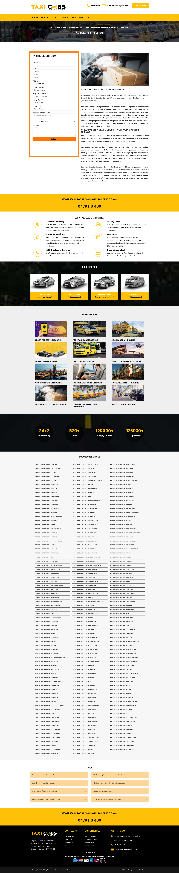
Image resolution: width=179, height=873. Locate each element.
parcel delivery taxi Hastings (121, 589)
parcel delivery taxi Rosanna (121, 698)
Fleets (74, 18)
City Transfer (89, 842)
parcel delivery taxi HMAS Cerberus (48, 601)
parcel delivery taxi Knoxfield (121, 621)
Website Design (127, 870)
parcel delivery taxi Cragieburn (85, 529)
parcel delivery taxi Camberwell (47, 509)
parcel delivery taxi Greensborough (49, 585)
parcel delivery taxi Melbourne (84, 505)
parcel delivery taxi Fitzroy (121, 565)
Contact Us (84, 18)
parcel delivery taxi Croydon (46, 533)
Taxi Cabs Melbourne (54, 870)
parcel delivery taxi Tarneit (121, 734)
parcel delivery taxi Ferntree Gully (48, 565)
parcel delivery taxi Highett (83, 597)
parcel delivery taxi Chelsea (46, 521)
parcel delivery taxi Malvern (46, 641)
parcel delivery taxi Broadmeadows (86, 501)
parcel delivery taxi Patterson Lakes (49, 681)
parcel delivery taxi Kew (119, 613)
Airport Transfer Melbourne (126, 361)
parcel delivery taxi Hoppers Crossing (88, 601)
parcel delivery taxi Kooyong (46, 625)
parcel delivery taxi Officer (121, 669)
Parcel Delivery (90, 846)
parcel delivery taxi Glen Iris (46, 581)
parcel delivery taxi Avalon (45, 481)
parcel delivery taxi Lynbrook (121, 633)
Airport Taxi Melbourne (124, 404)
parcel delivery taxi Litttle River (122, 629)
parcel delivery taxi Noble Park (122, 665)
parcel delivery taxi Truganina (122, 746)
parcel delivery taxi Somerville (85, 718)
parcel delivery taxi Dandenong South (125, 533)
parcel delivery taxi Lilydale (83, 629)
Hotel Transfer (90, 852)
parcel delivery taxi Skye (119, 714)
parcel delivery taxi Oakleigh (84, 669)
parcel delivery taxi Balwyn (120, 485)
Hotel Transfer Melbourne (125, 383)
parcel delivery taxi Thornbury (122, 742)
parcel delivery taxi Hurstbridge (47, 605)
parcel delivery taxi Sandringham (123, 706)
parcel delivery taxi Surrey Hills (47, 734)
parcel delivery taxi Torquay (84, 746)
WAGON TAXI (69, 842)
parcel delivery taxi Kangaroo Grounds (126, 609)
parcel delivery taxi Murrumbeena (86, 661)
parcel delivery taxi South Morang (124, 718)
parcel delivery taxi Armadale (84, 473)
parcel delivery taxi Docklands (47, 545)
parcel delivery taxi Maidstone (122, 637)
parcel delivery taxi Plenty (83, 681)
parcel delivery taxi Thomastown (86, 742)
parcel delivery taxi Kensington (85, 613)
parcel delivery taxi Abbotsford (47, 465)
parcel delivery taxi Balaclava (47, 485)
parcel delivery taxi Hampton (46, 589)
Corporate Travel (91, 839)
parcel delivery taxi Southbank (85, 722)
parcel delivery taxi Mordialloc (85, 653)
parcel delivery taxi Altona (83, 469)
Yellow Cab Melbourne (123, 340)
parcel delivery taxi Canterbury (122, 509)
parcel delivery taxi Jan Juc (46, 609)
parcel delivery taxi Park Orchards (124, 673)
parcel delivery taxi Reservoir (46, 694)
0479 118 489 (95, 6)
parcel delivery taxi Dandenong (85, 533)
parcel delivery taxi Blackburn (122, 493)
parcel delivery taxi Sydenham (84, 734)
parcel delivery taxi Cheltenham (85, 521)
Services (65, 18)
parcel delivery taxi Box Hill (83, 497)
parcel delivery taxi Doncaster (85, 545)
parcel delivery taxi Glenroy (121, 581)
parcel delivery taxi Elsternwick (85, 553)
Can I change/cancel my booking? (44, 791)
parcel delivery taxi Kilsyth (83, 617)
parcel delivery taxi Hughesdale (122, 601)
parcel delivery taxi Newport (46, 665)
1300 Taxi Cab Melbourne (85, 340)
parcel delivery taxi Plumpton (121, 681)
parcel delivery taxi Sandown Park (86, 706)
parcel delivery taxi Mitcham (46, 649)
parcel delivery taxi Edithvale (46, 553)
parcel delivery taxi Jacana (121, 605)
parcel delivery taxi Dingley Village (123, 541)
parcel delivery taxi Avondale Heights (87, 481)
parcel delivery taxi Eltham (120, 553)
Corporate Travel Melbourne (88, 383)
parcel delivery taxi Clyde (45, 525)
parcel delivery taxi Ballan (83, 485)
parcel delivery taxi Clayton (121, 521)
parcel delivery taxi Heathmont (122, 593)
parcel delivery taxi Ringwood (122, 694)
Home (35, 18)
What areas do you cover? (102, 791)
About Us (45, 18)
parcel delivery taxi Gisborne (84, 577)
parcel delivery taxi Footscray (85, 569)
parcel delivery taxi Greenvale (84, 585)
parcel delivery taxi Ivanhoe (83, 605)
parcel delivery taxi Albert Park (122, 465)
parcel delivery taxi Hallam (120, 585)
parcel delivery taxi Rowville (84, 702)
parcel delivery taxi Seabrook (121, 710)
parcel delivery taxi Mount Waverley (124, 657)
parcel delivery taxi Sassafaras (47, 710)
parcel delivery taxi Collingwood (48, 529)
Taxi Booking (140, 6)
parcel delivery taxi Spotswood (122, 722)
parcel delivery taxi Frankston (47, 573)
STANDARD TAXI (69, 836)
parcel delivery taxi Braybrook (122, 497)
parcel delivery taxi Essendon (46, 561)
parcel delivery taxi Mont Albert (85, 649)
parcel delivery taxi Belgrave (121, 489)
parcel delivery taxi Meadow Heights (124, 641)
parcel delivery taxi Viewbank (46, 754)
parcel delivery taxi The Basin (46, 742)
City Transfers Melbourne (48, 383)
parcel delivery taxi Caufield (84, 517)
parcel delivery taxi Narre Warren (123, 661)
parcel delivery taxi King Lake (121, 617)
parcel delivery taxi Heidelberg (47, 597)
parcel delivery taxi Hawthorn (47, 593)
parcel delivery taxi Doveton (84, 549)
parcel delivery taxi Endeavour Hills (87, 557)
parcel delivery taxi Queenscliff (85, 690)
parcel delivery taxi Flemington (47, 569)
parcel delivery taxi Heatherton (85, 593)
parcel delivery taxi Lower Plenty (85, 633)
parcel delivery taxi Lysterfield (85, 637)
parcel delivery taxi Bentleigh (46, 493)
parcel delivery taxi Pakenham (84, 673)
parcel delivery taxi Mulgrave (46, 661)
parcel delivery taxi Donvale (46, 549)
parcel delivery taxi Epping (120, 557)
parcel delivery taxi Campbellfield (86, 509)
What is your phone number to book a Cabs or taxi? (111, 775)
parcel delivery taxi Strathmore (47, 730)
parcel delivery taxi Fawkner (121, 561)
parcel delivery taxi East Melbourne (124, 549)
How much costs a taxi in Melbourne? (45, 775)
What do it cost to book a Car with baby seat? (109, 783)
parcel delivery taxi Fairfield (84, 561)
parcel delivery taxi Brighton (46, 501)
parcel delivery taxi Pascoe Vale (122, 677)
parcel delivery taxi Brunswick (122, 501)
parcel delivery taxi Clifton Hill (85, 525)
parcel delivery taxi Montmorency (123, 649)
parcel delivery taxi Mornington (123, 653)
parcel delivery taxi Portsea (84, 685)
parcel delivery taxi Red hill (121, 690)
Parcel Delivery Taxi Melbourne (51, 404)
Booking (55, 18)
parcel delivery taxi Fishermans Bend (87, 565)
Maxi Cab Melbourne (83, 361)
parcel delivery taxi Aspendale (122, 477)
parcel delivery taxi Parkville (84, 677)
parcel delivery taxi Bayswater (85, 489)
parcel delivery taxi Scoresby (84, 710)
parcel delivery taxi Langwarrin (85, 625)
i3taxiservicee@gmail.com (117, 6)
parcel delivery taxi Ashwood (84, 477)
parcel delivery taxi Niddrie (83, 665)
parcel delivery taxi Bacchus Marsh (124, 481)
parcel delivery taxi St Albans (84, 726)
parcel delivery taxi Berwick (84, 493)
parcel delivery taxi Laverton (46, 629)
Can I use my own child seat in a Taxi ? (107, 799)
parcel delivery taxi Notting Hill (47, 669)
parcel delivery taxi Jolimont (84, 609)
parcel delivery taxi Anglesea (121, 469)
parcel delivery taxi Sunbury (84, 730)
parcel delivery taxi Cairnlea (121, 505)
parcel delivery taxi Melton (45, 645)
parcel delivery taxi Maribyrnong (86, 641)
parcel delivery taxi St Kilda (121, 726)
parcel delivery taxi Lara (119, 625)
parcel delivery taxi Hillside (121, 597)
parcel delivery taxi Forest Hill (122, 569)
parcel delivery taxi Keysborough (48, 617)
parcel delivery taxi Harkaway (84, 589)
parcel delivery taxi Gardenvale (85, 573)
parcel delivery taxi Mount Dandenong (50, 657)
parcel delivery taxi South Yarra (47, 722)
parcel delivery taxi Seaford (46, 714)
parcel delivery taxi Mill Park (121, 645)
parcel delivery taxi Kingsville (84, 621)
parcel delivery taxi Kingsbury (47, 621)
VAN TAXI (67, 846)
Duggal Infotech (139, 870)
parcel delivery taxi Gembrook (47, 577)
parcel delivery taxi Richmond (84, 694)
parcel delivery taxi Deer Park (46, 537)
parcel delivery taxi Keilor (45, 613)
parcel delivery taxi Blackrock (47, 497)
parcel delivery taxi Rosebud (46, 702)
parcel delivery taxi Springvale (47, 726)
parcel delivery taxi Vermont (121, 750)
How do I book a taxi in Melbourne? (44, 783)
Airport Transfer (90, 836)
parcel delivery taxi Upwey (83, 750)
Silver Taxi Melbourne (46, 361)
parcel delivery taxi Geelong (121, 573)
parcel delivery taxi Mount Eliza (85, 657)
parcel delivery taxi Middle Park (85, 645)
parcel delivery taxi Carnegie (84, 513)
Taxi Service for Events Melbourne (85, 405)
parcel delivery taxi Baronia (46, 489)
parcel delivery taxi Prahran (121, 685)
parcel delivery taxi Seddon (83, 714)
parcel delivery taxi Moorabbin (47, 653)
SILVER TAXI (68, 839)
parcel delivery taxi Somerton (47, 718)
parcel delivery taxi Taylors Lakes (86, 738)
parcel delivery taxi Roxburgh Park (124, 702)
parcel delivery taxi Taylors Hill (47, 738)
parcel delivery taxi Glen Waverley (86, 581)
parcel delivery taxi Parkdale (46, 677)
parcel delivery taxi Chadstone (122, 517)
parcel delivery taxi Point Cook (47, 685)
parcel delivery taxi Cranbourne (122, 529)
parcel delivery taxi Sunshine (121, 730)
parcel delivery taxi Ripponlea (46, 698)
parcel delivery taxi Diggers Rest (85, 541)
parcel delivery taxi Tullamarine (47, 750)
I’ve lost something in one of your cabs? (46, 799)
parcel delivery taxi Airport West (86, 465)
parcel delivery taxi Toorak (46, 746)
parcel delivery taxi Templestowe (123, 738)
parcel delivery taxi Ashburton (47, 477)
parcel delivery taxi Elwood (46, 557)
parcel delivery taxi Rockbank (84, 698)
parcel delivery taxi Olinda (45, 673)
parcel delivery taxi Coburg (121, 525)
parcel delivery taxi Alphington (47, 469)
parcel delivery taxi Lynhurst (46, 637)
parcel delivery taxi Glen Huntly (122, 577)
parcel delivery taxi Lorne (45, 633)
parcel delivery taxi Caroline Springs (124, 513)
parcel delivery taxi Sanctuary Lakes (49, 706)
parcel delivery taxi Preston (46, 690)
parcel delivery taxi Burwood (46, 505)
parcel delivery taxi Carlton (46, 513)
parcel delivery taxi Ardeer (45, 473)
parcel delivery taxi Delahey (83, 537)
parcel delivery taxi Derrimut (121, 537)
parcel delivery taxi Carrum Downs (49, 517)
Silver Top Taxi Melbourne (48, 340)
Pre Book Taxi (89, 849)
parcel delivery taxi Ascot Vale (122, 473)
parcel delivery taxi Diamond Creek (48, 541)
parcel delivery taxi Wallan (83, 754)
